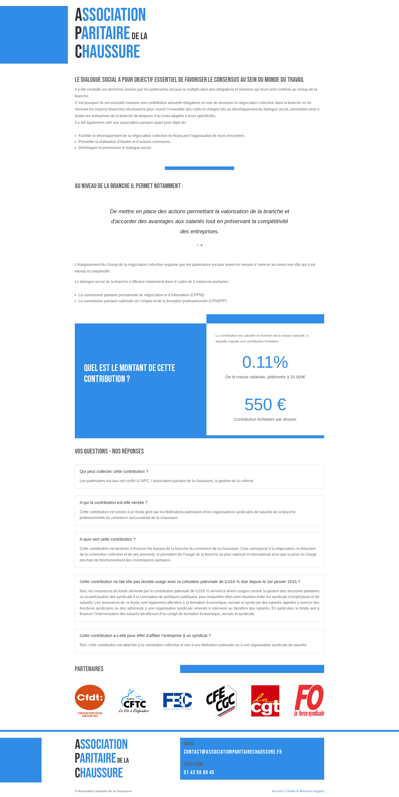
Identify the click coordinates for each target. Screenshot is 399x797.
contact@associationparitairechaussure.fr (233, 752)
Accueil (277, 791)
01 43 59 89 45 (199, 772)
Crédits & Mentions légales (304, 791)
